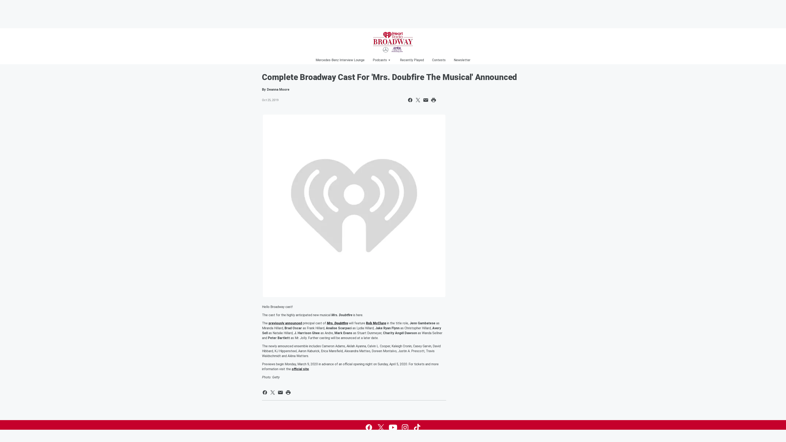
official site (300, 369)
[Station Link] (393, 42)
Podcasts (380, 60)
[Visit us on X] (381, 427)
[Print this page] (433, 100)
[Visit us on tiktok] (417, 427)
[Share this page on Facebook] (410, 100)
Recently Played (412, 60)
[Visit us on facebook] (369, 427)
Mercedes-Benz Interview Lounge (340, 60)
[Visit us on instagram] (405, 427)
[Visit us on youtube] (393, 427)
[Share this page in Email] (426, 100)
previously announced (285, 323)
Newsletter (462, 60)
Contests (439, 60)
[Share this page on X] (418, 100)
